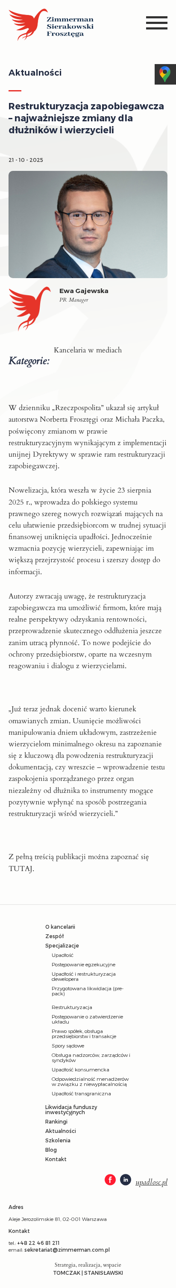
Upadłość (62, 955)
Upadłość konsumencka (80, 1069)
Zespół (54, 936)
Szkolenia (57, 1140)
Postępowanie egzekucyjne (83, 964)
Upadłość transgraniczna (81, 1093)
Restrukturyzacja (72, 1007)
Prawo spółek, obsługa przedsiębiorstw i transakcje (84, 1033)
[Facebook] (110, 1180)
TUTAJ (20, 868)
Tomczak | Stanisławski (88, 1272)
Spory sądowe (68, 1045)
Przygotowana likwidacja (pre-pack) (87, 990)
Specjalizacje (62, 945)
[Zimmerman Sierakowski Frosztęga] (51, 25)
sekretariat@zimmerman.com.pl (67, 1250)
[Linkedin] (125, 1180)
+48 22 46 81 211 (38, 1243)
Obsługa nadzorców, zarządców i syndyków (91, 1057)
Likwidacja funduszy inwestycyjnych (71, 1109)
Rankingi (56, 1121)
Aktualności (60, 1131)
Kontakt (56, 1159)
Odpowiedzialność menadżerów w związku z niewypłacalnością (90, 1081)
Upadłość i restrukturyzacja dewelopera (84, 976)
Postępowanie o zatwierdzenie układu (87, 1018)
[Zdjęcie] (34, 311)
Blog (51, 1150)
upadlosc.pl (151, 1182)
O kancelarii (60, 927)
